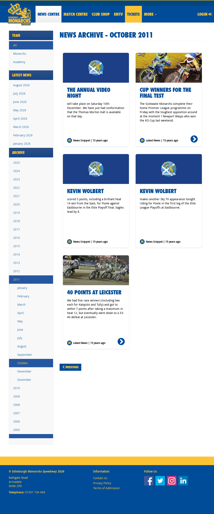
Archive (18, 152)
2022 (16, 188)
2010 (16, 388)
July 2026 (19, 93)
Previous (72, 367)
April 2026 (20, 118)
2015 (16, 246)
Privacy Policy (102, 483)
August (21, 346)
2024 (16, 171)
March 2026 (21, 127)
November (24, 371)
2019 (16, 213)
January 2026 (22, 144)
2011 (16, 279)
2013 (16, 263)
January (22, 288)
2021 (16, 196)
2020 (16, 204)
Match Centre (76, 14)
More (149, 14)
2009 (16, 396)
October (22, 363)
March (21, 304)
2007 (16, 413)
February (23, 296)
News (48, 14)
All (15, 45)
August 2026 (21, 85)
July (19, 338)
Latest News (21, 75)
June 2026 (20, 102)
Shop (101, 14)
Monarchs (19, 54)
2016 (16, 238)
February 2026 (23, 135)
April (20, 313)
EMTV (118, 14)
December (24, 380)
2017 (16, 229)
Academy (19, 62)
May (20, 321)
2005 (16, 430)
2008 (16, 405)
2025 (16, 163)
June (20, 330)
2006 (16, 421)
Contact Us (100, 478)
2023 (16, 179)
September (24, 355)
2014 (16, 254)
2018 (16, 221)
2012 (16, 271)
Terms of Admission (106, 488)
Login (202, 14)
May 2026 (19, 110)
